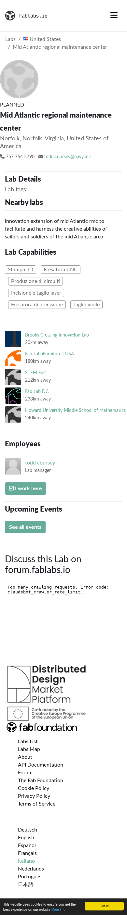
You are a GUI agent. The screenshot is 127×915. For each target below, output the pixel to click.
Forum (25, 772)
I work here (28, 488)
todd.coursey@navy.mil (67, 157)
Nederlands (31, 868)
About (25, 757)
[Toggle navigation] (114, 15)
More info (58, 909)
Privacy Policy (34, 796)
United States (44, 39)
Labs (10, 39)
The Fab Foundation (40, 780)
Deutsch (27, 829)
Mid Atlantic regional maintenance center (60, 47)
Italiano (26, 861)
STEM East (36, 372)
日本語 (26, 884)
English (26, 837)
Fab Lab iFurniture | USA (49, 353)
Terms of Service (36, 804)
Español (27, 845)
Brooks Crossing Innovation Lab (57, 335)
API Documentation (40, 765)
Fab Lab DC (37, 391)
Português (29, 876)
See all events (25, 527)
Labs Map (29, 749)
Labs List (28, 741)
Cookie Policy (33, 788)
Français (27, 853)
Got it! (104, 905)
